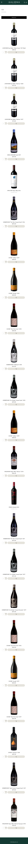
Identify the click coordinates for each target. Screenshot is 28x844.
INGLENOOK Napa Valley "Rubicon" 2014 (13, 471)
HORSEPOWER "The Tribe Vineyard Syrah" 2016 (14, 222)
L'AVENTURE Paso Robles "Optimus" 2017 (14, 119)
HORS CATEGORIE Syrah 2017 (14, 155)
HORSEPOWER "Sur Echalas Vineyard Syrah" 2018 (14, 400)
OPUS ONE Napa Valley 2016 (14, 190)
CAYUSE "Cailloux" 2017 (14, 258)
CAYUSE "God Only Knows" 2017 (14, 717)
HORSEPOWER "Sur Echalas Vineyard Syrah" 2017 (14, 574)
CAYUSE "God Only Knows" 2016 (14, 645)
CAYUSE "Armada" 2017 (14, 681)
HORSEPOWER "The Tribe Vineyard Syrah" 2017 (14, 538)
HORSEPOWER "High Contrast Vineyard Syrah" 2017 (14, 788)
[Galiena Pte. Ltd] (14, 2)
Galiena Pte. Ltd (15, 842)
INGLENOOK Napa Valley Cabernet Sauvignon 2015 (14, 824)
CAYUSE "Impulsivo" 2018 (14, 752)
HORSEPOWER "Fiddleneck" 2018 (14, 364)
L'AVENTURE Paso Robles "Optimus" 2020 (14, 83)
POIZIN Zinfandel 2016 (14, 507)
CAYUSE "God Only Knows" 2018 (14, 329)
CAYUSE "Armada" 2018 (14, 293)
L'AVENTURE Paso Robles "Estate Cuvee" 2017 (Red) (14, 48)
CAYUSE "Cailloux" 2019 (14, 436)
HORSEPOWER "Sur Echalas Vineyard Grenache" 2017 (14, 610)
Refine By (14, 17)
